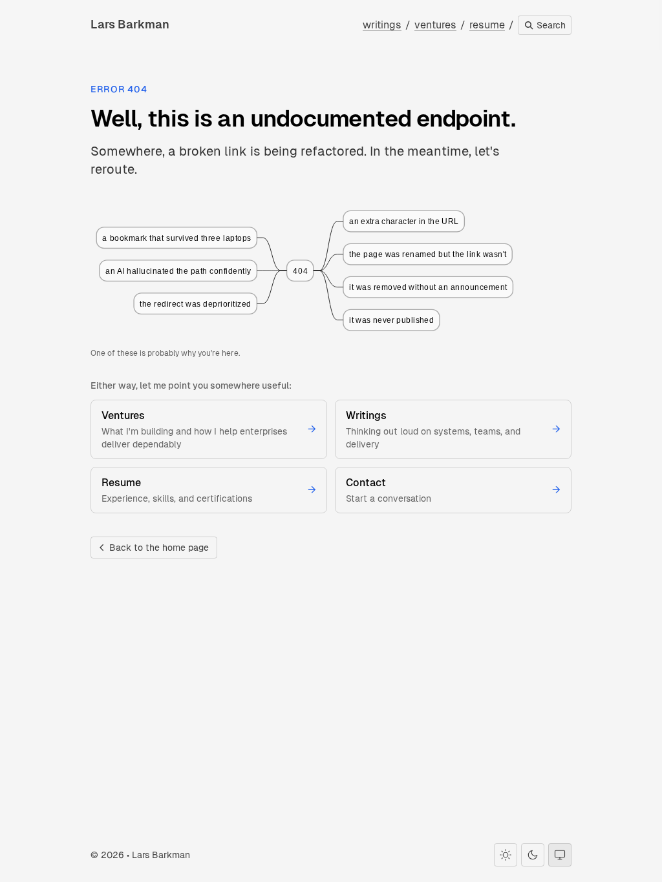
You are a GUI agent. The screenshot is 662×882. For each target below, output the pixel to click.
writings (382, 25)
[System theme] (559, 855)
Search (550, 25)
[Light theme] (505, 855)
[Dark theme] (532, 855)
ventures (435, 25)
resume (487, 25)
